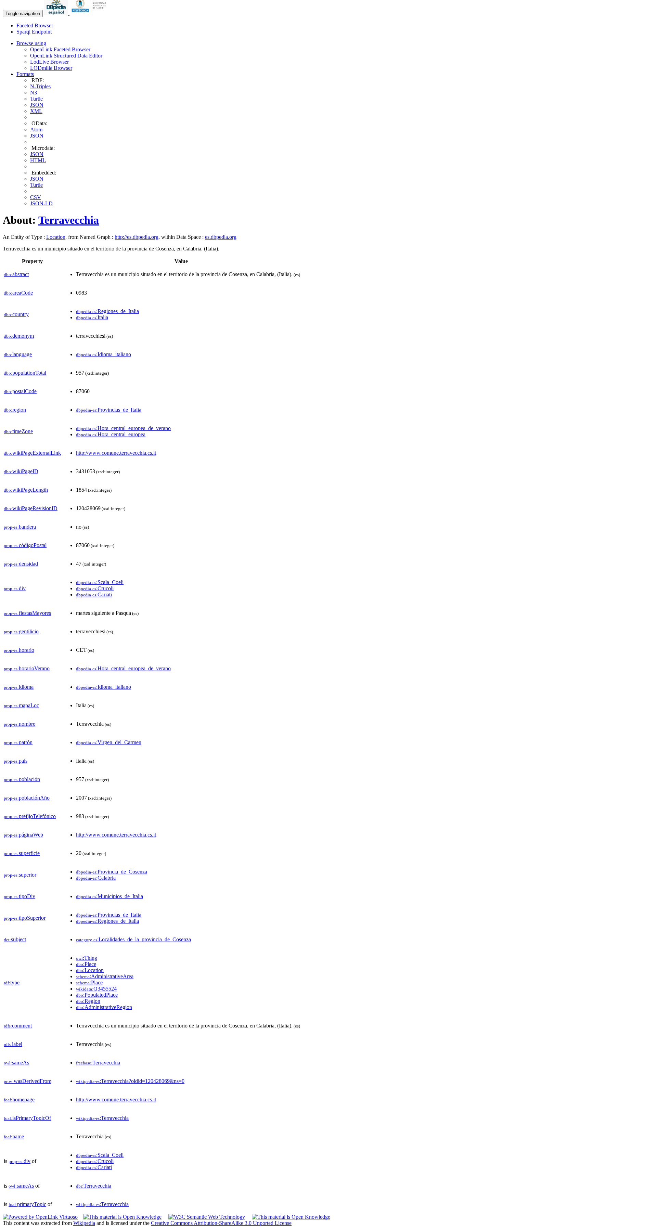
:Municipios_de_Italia (109, 896)
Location (55, 237)
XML (36, 111)
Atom (36, 129)
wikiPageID (21, 471)
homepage (19, 1099)
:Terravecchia (98, 1062)
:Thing (86, 958)
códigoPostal (25, 545)
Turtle (36, 99)
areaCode (18, 293)
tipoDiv (19, 896)
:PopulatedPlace (97, 995)
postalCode (20, 391)
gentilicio (21, 631)
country (16, 314)
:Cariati (94, 594)
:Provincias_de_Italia (108, 410)
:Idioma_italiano (103, 354)
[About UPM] (90, 13)
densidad (21, 564)
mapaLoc (21, 705)
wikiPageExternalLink (32, 453)
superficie (22, 853)
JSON (36, 105)
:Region (88, 1001)
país (15, 761)
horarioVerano (27, 668)
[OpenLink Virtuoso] (40, 1217)
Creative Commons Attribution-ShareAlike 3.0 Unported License (221, 1223)
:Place (86, 964)
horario (19, 650)
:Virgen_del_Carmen (108, 742)
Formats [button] (25, 74)
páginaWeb (23, 835)
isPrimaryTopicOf (27, 1118)
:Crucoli (95, 588)
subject (15, 939)
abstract (16, 274)
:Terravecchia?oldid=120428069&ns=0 (130, 1081)
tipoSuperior (25, 918)
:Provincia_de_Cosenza (111, 872)
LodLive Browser (49, 62)
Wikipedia (84, 1223)
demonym (19, 336)
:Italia (92, 317)
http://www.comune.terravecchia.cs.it (116, 453)
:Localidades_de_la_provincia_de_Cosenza (133, 939)
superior (20, 875)
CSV (35, 197)
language (18, 354)
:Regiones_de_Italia (107, 311)
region (15, 410)
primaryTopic (27, 1204)
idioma (19, 687)
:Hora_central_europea (110, 434)
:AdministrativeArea (104, 976)
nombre (19, 724)
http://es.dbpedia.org (136, 237)
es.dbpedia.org (220, 237)
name (14, 1136)
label (13, 1044)
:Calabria (96, 878)
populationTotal (25, 373)
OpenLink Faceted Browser (60, 49)
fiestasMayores (27, 613)
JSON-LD (41, 203)
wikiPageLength (26, 490)
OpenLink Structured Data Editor (66, 56)
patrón (18, 742)
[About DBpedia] (56, 13)
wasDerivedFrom (27, 1081)
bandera (20, 527)
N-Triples (40, 86)
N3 (33, 92)
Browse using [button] (31, 43)
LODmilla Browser (51, 68)
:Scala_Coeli (100, 582)
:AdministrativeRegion (104, 1007)
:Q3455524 (96, 989)
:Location (90, 970)
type (12, 982)
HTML (38, 160)
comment (18, 1026)
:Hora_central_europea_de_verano (123, 428)
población (22, 779)
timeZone (18, 431)
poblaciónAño (27, 798)
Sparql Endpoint (34, 32)
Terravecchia (68, 220)
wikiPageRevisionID (30, 508)
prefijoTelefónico (30, 816)
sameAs (16, 1062)
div (15, 588)
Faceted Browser (34, 25)
